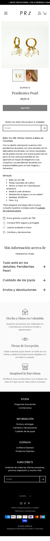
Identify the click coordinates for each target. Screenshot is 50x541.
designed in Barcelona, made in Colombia (25, 528)
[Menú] (6, 13)
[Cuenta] (39, 13)
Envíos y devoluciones (19, 290)
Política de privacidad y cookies (25, 508)
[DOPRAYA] (25, 13)
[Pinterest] (29, 503)
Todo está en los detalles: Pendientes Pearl (18, 267)
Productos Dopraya (25, 451)
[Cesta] (45, 13)
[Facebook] (25, 503)
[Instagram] (21, 503)
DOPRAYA (28, 526)
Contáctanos (25, 408)
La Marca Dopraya (25, 447)
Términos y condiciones (25, 511)
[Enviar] (43, 479)
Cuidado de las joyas (19, 280)
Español (23, 496)
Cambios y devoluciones (25, 427)
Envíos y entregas (25, 424)
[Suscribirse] (44, 128)
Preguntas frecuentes (25, 404)
